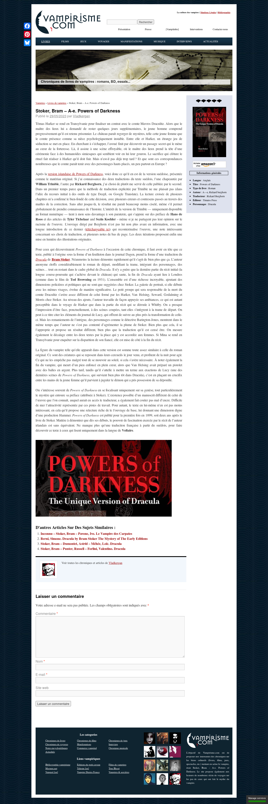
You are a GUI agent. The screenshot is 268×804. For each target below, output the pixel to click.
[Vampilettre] (172, 29)
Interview (113, 744)
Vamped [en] (51, 772)
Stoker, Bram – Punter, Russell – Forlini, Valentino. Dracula (83, 548)
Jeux (83, 41)
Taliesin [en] (83, 768)
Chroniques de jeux (118, 740)
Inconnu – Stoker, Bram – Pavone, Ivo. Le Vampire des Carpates (86, 533)
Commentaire (47, 613)
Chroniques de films (86, 740)
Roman (211, 188)
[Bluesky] (27, 43)
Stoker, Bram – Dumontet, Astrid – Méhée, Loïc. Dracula (81, 543)
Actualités (210, 41)
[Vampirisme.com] (68, 33)
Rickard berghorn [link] (218, 192)
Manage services (257, 798)
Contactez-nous (220, 29)
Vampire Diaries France (88, 772)
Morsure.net (51, 768)
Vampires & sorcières (119, 772)
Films (65, 41)
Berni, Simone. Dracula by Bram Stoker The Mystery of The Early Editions (94, 538)
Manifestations (131, 41)
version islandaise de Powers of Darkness (75, 174)
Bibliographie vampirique (57, 764)
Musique (159, 41)
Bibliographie (224, 12)
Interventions (196, 29)
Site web (42, 687)
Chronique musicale (118, 748)
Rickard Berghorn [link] (216, 196)
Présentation (124, 29)
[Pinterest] (27, 34)
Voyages (103, 41)
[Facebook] (27, 26)
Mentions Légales (208, 12)
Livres (45, 41)
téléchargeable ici (98, 229)
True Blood (114, 768)
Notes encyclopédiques (56, 748)
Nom (40, 661)
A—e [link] (205, 192)
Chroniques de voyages (56, 744)
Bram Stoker (61, 259)
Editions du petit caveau (88, 764)
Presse (148, 29)
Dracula (41, 259)
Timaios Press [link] (210, 200)
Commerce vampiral (87, 748)
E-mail (41, 674)
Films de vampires (117, 764)
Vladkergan (81, 116)
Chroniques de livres (55, 740)
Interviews (184, 41)
